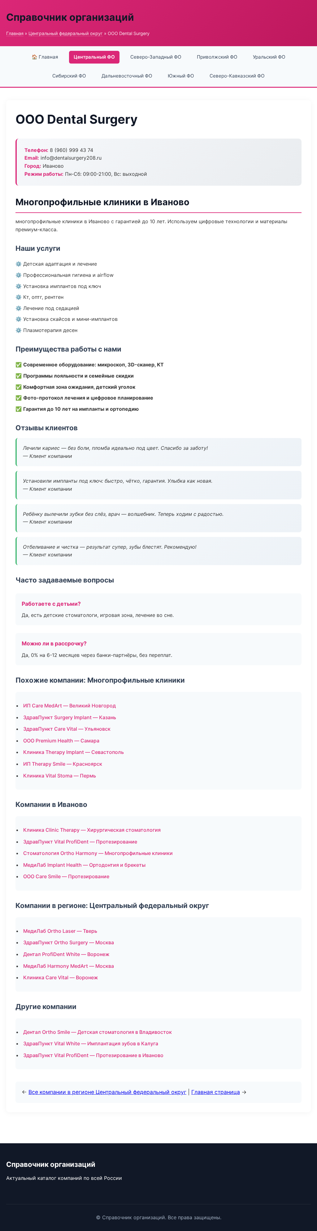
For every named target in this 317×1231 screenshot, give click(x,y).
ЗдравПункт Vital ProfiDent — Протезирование (80, 842)
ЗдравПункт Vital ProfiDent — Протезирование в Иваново (93, 1055)
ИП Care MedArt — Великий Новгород (69, 705)
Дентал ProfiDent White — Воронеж (66, 954)
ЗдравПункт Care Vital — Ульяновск (67, 729)
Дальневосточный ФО (127, 76)
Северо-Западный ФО (155, 57)
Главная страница (215, 1092)
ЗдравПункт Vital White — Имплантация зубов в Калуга (90, 1043)
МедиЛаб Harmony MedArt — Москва (68, 966)
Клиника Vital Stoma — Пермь (59, 776)
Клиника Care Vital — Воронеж (60, 977)
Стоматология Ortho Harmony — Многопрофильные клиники (98, 853)
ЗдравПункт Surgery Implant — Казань (69, 717)
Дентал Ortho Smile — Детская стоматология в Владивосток (97, 1032)
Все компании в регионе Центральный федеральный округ (107, 1092)
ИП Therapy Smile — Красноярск (62, 764)
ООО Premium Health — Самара (61, 740)
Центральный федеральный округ (65, 33)
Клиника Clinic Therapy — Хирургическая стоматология (92, 830)
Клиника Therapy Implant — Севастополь (73, 752)
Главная (15, 33)
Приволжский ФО (217, 57)
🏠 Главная (45, 57)
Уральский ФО (269, 57)
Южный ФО (181, 76)
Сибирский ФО (69, 76)
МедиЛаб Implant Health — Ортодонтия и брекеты (84, 865)
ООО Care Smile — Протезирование (66, 876)
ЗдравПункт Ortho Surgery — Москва (68, 942)
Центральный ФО (94, 57)
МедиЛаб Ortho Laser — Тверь (60, 931)
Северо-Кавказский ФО (237, 76)
